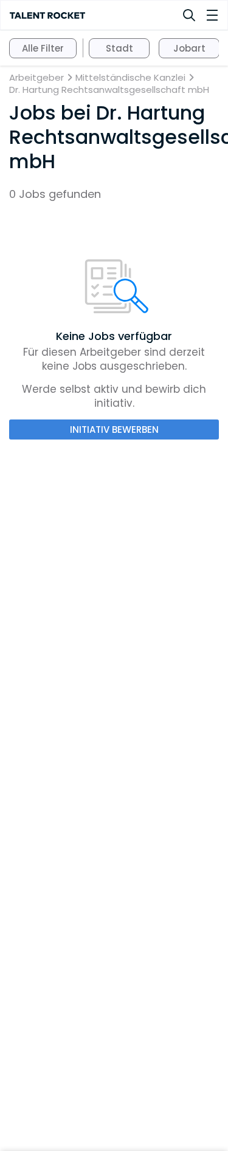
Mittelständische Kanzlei (130, 78)
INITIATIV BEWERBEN (114, 429)
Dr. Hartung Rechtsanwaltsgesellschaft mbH (109, 90)
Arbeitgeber (36, 78)
